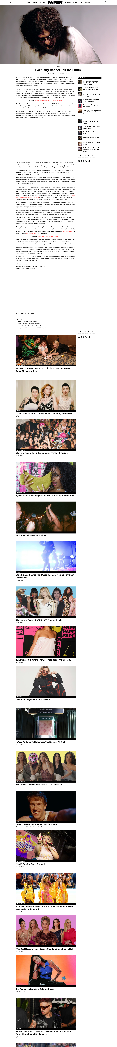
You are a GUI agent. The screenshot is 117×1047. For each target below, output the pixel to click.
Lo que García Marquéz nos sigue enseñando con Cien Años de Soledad (91, 82)
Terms (94, 157)
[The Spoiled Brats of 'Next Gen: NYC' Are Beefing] (46, 766)
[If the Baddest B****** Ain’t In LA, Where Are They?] (80, 101)
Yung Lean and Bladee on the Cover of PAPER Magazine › (33, 328)
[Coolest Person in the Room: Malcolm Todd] (46, 806)
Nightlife (68, 2)
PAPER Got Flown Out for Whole (31, 535)
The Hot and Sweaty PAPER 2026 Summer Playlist (39, 620)
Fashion (35, 2)
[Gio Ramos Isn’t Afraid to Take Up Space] (46, 970)
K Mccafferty (53, 73)
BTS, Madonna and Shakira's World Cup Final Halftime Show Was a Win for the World (44, 907)
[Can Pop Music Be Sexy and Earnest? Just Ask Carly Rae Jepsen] (80, 149)
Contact (83, 157)
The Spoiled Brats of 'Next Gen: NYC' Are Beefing (39, 784)
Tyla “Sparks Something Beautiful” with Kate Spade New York (45, 495)
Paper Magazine (21, 1036)
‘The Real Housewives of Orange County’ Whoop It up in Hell (44, 949)
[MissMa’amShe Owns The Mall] (46, 845)
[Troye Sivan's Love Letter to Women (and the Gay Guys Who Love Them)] (80, 94)
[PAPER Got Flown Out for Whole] (46, 516)
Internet (75, 2)
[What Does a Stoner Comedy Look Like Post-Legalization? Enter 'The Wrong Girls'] (46, 350)
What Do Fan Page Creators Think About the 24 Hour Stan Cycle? (91, 121)
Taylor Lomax (20, 373)
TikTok (54, 199)
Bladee (71, 231)
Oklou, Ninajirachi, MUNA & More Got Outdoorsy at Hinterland (45, 413)
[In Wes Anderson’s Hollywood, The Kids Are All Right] (46, 723)
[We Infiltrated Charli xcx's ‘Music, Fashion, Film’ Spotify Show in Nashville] (46, 556)
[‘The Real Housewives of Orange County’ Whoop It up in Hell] (46, 930)
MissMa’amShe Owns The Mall (30, 864)
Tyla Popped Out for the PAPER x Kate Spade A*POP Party (43, 660)
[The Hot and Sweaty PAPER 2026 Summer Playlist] (46, 601)
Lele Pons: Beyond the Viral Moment (33, 699)
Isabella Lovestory (31, 233)
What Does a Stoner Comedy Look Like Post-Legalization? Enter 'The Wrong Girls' (43, 369)
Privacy (91, 157)
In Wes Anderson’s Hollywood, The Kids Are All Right (41, 742)
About (79, 157)
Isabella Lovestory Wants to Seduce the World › (30, 325)
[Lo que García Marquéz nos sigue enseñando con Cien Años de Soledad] (80, 82)
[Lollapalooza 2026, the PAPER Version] (80, 144)
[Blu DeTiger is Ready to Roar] (80, 138)
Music (28, 2)
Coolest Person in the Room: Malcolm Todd (36, 824)
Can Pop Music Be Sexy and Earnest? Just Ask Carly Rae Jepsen (91, 149)
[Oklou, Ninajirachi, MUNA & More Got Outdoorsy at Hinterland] (46, 395)
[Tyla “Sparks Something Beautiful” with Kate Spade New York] (46, 477)
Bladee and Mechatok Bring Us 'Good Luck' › (29, 323)
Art (82, 2)
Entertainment (21, 365)
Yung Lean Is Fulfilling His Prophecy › (27, 321)
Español (87, 2)
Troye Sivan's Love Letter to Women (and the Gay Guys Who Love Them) (92, 94)
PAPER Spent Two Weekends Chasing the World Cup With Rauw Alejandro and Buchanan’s (43, 1032)
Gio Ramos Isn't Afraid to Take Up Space (35, 989)
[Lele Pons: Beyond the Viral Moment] (46, 681)
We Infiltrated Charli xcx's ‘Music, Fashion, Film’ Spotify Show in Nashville (45, 576)
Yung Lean (65, 231)
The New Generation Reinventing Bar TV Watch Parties (42, 453)
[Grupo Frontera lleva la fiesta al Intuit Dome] (80, 128)
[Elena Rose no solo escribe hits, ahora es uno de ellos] (80, 89)
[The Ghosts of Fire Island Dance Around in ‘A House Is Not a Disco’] (80, 111)
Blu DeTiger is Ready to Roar (91, 137)
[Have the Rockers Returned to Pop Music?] (80, 133)
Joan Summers (20, 787)
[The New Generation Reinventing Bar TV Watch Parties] (46, 434)
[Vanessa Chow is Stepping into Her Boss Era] (80, 106)
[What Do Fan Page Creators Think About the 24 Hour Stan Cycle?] (80, 121)
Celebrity (43, 2)
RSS (87, 157)
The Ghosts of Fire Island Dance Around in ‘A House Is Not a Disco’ (92, 111)
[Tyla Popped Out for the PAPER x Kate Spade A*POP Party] (46, 641)
